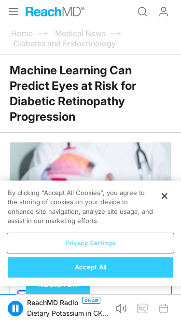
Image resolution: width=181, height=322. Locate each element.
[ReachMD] (55, 11)
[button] (121, 308)
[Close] (164, 196)
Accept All (90, 267)
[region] (90, 233)
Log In (163, 11)
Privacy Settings (90, 243)
